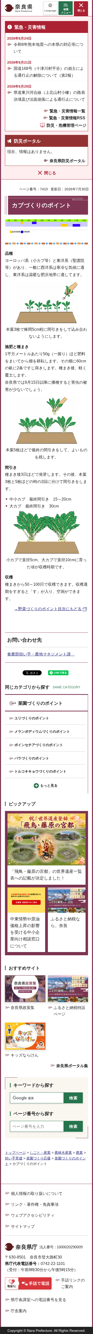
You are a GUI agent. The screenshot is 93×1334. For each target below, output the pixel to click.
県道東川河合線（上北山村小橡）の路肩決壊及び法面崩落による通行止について (49, 95)
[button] (50, 8)
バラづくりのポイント (31, 758)
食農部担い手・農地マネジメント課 (41, 654)
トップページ (15, 1153)
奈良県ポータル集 (72, 1066)
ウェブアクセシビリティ (33, 1215)
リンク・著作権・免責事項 (35, 1204)
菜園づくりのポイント (40, 703)
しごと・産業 (40, 1153)
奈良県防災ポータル (67, 161)
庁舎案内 (19, 1311)
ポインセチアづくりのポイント (38, 745)
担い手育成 (13, 1158)
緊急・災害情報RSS (67, 118)
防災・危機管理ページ (66, 125)
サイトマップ (23, 1226)
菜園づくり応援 (38, 1158)
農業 (79, 1153)
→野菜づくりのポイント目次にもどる (48, 609)
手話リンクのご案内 (73, 1283)
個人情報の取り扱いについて (36, 1193)
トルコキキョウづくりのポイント (40, 771)
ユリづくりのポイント (31, 718)
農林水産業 (63, 1153)
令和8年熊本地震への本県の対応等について (48, 47)
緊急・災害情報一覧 (67, 111)
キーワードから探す (33, 1085)
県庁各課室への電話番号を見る (38, 1300)
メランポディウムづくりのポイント (42, 731)
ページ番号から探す (33, 1113)
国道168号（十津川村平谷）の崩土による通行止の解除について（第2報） (49, 71)
